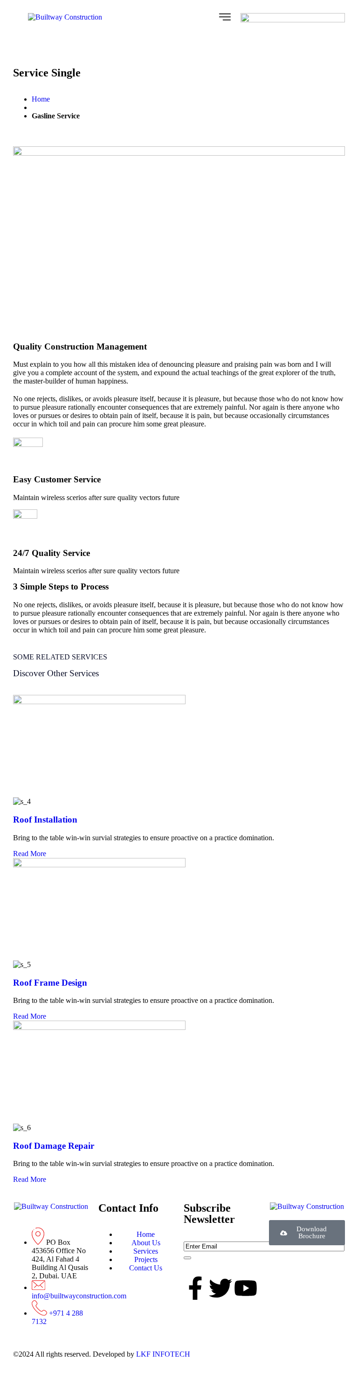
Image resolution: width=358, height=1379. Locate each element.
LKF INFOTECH (162, 1354)
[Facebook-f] (195, 1288)
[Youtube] (245, 1288)
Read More (29, 854)
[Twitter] (220, 1288)
